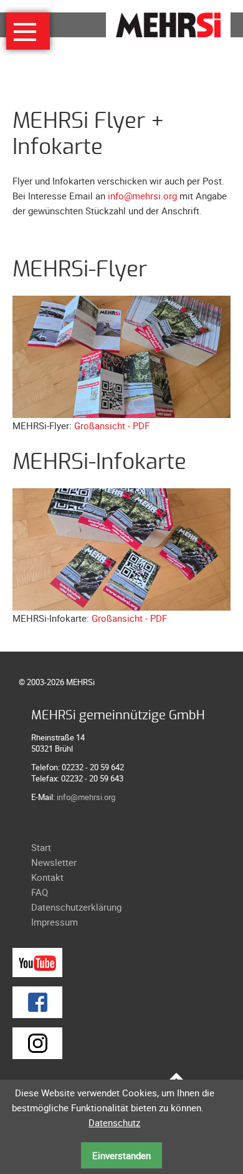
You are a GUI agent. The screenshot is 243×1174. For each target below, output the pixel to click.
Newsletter (54, 862)
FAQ (39, 892)
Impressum (54, 922)
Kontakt (47, 877)
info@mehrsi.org (142, 195)
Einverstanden (121, 1155)
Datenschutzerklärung (76, 907)
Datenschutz (114, 1122)
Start (41, 847)
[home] (168, 23)
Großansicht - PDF (112, 425)
